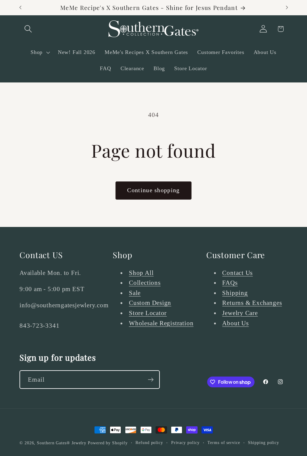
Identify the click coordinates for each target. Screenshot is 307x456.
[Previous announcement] (20, 7)
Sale (135, 292)
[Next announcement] (287, 7)
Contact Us (237, 272)
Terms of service (223, 442)
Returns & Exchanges (252, 302)
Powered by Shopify (107, 442)
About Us (235, 323)
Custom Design (150, 302)
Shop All (141, 272)
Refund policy (149, 442)
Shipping (235, 292)
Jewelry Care (240, 312)
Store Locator (148, 312)
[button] (28, 28)
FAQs (229, 282)
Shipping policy (263, 442)
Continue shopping (153, 190)
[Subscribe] (150, 379)
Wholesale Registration (161, 323)
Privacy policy (185, 442)
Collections (145, 282)
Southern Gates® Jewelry (62, 442)
